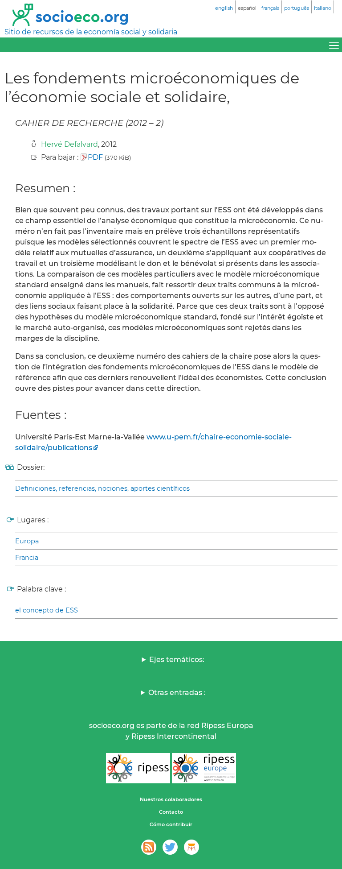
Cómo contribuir (171, 824)
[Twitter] (170, 847)
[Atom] (148, 847)
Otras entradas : (177, 692)
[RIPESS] (138, 768)
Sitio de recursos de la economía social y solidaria (90, 32)
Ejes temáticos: (176, 659)
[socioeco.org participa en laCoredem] (191, 847)
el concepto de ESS (46, 610)
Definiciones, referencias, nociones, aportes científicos (102, 488)
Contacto (171, 812)
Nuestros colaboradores (171, 799)
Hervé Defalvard (69, 144)
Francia (26, 558)
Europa (27, 541)
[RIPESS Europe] (204, 768)
